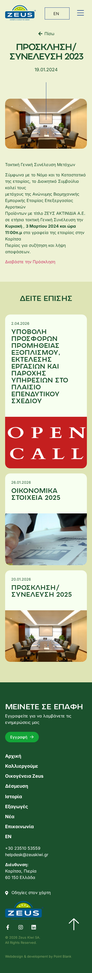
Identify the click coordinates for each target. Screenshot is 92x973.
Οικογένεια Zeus (24, 776)
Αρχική (13, 756)
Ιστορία (13, 796)
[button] (80, 12)
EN (56, 13)
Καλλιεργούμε (21, 766)
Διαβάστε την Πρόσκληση (30, 261)
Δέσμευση (16, 786)
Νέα (9, 816)
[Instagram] (20, 927)
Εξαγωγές (16, 806)
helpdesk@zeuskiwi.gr (26, 854)
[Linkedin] (33, 927)
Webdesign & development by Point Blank (38, 956)
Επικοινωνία (19, 826)
